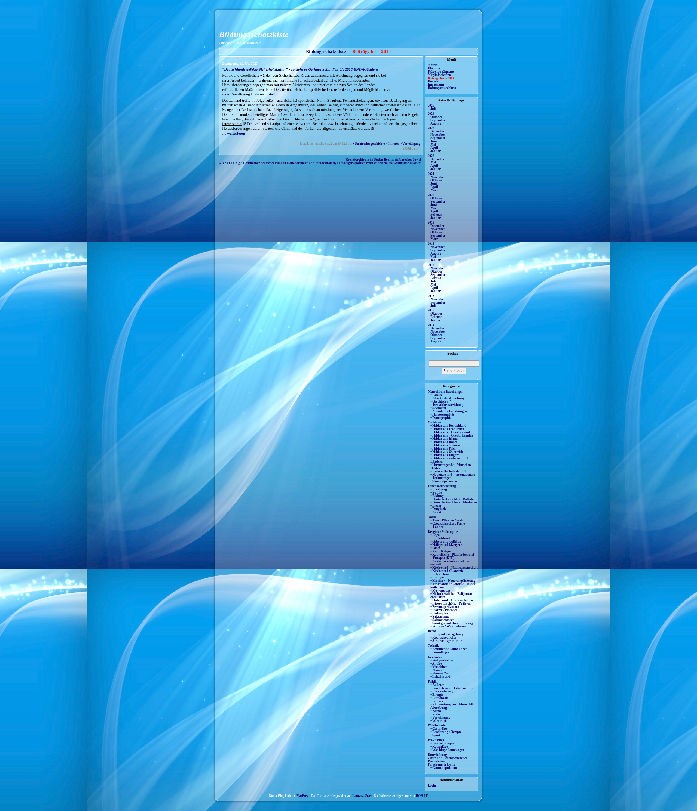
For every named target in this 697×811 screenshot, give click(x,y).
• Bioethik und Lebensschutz (451, 688)
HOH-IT (422, 795)
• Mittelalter (438, 666)
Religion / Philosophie (443, 531)
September (437, 120)
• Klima (435, 711)
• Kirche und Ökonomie (446, 570)
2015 (431, 310)
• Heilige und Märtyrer (446, 544)
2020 (431, 195)
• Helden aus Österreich (446, 451)
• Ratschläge (439, 746)
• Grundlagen (439, 652)
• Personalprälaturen (444, 606)
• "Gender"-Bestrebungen (448, 411)
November (437, 134)
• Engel (435, 535)
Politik (432, 681)
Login (432, 785)
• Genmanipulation (443, 767)
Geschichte (435, 657)
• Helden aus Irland (444, 438)
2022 (431, 155)
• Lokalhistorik (440, 676)
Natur (432, 517)
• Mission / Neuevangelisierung (452, 580)
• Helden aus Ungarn (445, 455)
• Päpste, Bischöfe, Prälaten (450, 603)
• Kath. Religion (441, 551)
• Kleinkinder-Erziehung (447, 398)
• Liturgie (437, 577)
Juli (433, 108)
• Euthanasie (439, 697)
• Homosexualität (442, 414)
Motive (432, 65)
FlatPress (302, 795)
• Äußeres (437, 684)
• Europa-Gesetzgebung (446, 634)
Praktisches (436, 740)
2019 (431, 222)
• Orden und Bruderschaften (451, 600)
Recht (432, 631)
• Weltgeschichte (441, 660)
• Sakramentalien (442, 619)
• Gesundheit (439, 728)
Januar (435, 151)
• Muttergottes (440, 590)
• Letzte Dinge (440, 574)
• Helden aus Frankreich (447, 429)
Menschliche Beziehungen (445, 391)
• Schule (436, 492)
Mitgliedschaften (439, 74)
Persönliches (436, 761)
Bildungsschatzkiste (254, 34)
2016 (431, 296)
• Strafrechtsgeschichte (369, 143)
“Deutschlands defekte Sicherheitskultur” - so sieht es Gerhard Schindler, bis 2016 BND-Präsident (300, 69)
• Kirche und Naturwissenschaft (454, 567)
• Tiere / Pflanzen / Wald (447, 520)
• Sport (435, 735)
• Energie (436, 694)
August (435, 123)
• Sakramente (439, 616)
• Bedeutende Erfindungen (448, 649)
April (434, 147)
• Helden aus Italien (444, 442)
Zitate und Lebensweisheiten (448, 758)
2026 (431, 105)
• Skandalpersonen (443, 481)
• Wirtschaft (438, 720)
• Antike (436, 663)
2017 (431, 265)
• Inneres (392, 143)
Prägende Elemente (441, 71)
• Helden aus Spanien (445, 445)
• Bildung (437, 495)
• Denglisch (438, 508)
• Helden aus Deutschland (448, 425)
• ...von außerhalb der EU (448, 471)
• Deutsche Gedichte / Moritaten (453, 502)
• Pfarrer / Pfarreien (444, 610)
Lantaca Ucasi (362, 795)
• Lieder (435, 505)
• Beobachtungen (442, 743)
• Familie (436, 395)
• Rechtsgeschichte (443, 637)
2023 (431, 128)
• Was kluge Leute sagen (447, 749)
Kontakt (433, 81)
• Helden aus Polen (443, 448)
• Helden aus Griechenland (450, 432)
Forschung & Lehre (441, 764)
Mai (433, 144)
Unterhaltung (437, 754)
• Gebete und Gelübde (445, 541)
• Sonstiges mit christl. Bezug (451, 623)
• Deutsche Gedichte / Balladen (452, 499)
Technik (433, 645)
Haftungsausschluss (442, 87)
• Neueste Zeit (440, 673)
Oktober (436, 117)
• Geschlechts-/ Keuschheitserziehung (446, 403)
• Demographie (440, 417)
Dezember (437, 131)
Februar (436, 214)
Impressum (436, 84)
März (434, 190)
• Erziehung (438, 489)
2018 (431, 243)
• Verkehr (437, 714)
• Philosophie (439, 613)
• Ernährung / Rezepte (445, 731)
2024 (431, 113)
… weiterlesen (233, 133)
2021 (431, 173)
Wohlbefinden (437, 725)
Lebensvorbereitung (442, 486)
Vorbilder (434, 422)
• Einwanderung (441, 691)
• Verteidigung (410, 143)
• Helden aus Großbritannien (451, 435)
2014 (431, 325)
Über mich (435, 68)
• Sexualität (438, 408)
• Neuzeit (436, 670)
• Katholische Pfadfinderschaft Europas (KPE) (452, 556)
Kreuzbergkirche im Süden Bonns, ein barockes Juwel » (384, 159)
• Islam (435, 548)
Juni (433, 141)
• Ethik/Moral (440, 538)
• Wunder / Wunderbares (448, 626)
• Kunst (435, 512)
